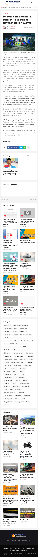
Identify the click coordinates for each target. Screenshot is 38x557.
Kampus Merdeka (24, 383)
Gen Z (23, 362)
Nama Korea (17, 347)
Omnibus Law (8, 396)
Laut (5, 389)
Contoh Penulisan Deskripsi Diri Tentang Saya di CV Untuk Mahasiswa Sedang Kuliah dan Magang (10, 267)
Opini (15, 332)
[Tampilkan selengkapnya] (28, 147)
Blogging (17, 350)
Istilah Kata (17, 365)
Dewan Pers (8, 377)
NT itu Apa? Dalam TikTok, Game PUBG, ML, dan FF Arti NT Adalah (9, 288)
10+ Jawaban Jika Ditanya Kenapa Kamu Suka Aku (27, 242)
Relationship (8, 359)
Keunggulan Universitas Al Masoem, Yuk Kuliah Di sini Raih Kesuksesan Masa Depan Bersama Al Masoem (27, 431)
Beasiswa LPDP (9, 344)
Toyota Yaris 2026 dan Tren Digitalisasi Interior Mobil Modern (27, 287)
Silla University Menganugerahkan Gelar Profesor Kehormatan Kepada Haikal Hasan (10, 477)
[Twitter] (21, 147)
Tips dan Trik (23, 332)
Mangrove (14, 368)
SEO (15, 359)
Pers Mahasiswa (19, 554)
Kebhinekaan (27, 365)
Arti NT (15, 371)
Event (23, 341)
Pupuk (16, 399)
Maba (11, 389)
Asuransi (22, 359)
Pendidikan (23, 328)
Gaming (6, 383)
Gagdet (24, 380)
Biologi (6, 362)
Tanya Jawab (8, 402)
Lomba (6, 368)
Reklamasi (23, 368)
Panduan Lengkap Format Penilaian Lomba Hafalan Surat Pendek (10, 222)
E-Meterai (7, 353)
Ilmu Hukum (8, 356)
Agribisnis (7, 371)
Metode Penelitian (9, 392)
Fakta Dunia (15, 362)
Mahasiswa (7, 325)
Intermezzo (7, 365)
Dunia (6, 341)
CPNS (22, 374)
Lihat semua (31, 156)
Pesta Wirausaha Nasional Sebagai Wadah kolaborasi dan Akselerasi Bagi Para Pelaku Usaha (10, 500)
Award (22, 371)
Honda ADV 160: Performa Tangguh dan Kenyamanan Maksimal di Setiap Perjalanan (26, 455)
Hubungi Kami (14, 551)
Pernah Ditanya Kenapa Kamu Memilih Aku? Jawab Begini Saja (10, 310)
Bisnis (18, 344)
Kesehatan (7, 335)
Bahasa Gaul (8, 374)
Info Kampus (8, 338)
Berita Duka (8, 350)
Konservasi (16, 386)
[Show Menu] (2, 2)
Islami (24, 344)
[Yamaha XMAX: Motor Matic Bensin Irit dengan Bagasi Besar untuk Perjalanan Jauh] (27, 490)
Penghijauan (8, 399)
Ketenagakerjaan (25, 335)
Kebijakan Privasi (19, 548)
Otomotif (18, 396)
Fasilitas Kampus (18, 353)
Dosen (25, 350)
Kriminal (30, 341)
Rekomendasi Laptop (10, 328)
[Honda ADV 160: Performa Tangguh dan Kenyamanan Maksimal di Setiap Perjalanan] (27, 445)
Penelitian (27, 396)
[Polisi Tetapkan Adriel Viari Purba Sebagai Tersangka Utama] (10, 513)
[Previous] (33, 7)
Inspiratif (30, 362)
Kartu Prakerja (18, 356)
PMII (11, 13)
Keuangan (7, 347)
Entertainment (8, 380)
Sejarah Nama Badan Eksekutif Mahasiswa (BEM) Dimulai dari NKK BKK (27, 310)
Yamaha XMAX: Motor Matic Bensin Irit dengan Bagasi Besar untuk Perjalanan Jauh (27, 499)
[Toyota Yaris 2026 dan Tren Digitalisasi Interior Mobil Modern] (27, 468)
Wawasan (7, 405)
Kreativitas (29, 356)
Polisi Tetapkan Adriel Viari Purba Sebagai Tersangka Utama (10, 521)
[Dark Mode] (32, 2)
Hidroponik (29, 353)
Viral (27, 402)
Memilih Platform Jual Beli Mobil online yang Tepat (10, 428)
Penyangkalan (30, 548)
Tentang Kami (7, 548)
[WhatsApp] (24, 147)
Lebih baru (5, 199)
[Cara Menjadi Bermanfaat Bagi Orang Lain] (10, 445)
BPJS (25, 347)
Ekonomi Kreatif (19, 377)
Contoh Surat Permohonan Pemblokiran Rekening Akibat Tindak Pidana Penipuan (17, 7)
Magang (18, 389)
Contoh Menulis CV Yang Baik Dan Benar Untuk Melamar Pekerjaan (27, 222)
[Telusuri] (35, 2)
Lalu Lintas (25, 386)
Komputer (7, 386)
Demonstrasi (27, 338)
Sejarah (15, 335)
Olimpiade (21, 392)
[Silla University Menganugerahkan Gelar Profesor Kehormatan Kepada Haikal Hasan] (10, 468)
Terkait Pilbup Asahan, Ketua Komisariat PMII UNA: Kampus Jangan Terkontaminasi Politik (10, 172)
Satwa (23, 399)
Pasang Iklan (24, 551)
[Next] (36, 7)
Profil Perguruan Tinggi (20, 325)
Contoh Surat (14, 341)
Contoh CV (7, 332)
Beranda (5, 13)
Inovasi (14, 383)
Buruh (16, 374)
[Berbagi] (33, 27)
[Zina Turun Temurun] (27, 513)
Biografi (30, 359)
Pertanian (18, 338)
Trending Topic (19, 402)
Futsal (18, 380)
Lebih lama (32, 199)
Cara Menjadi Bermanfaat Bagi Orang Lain (25, 265)
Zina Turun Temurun (26, 520)
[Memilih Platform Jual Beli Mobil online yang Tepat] (10, 420)
